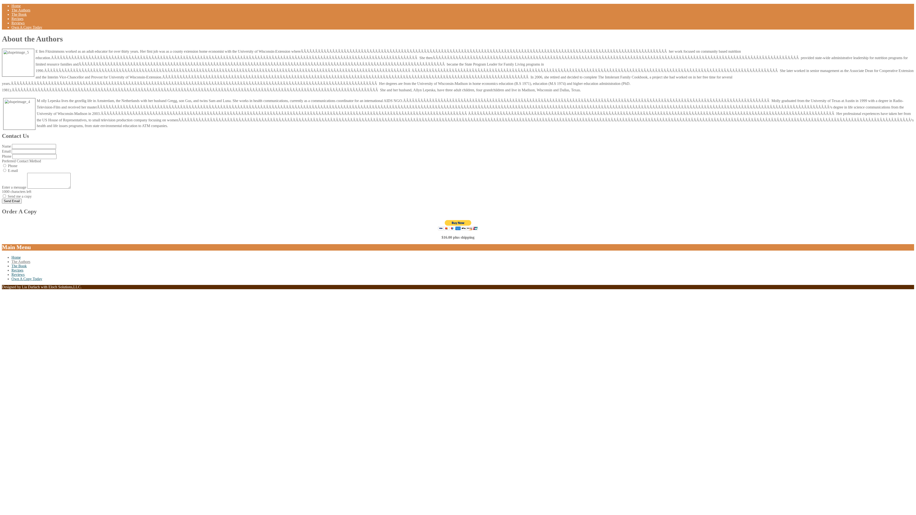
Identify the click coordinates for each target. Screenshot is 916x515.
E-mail (13, 171)
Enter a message (14, 187)
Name (7, 146)
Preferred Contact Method (21, 161)
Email (7, 151)
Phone (7, 156)
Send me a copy (20, 196)
